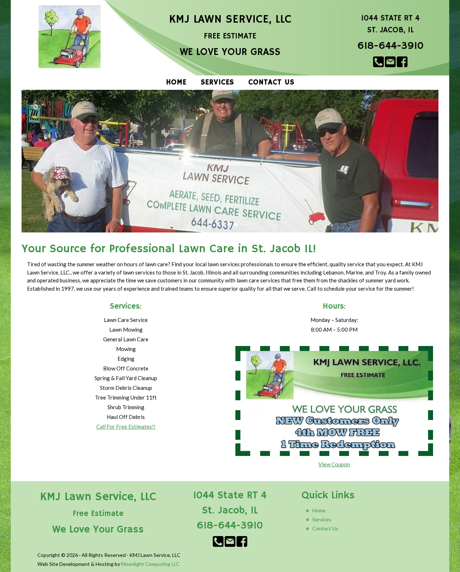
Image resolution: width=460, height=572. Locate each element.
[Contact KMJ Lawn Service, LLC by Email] (390, 61)
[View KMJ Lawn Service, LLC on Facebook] (402, 61)
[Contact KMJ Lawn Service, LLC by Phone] (378, 61)
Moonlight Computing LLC (150, 564)
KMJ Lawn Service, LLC (230, 19)
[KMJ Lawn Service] (70, 36)
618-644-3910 (390, 46)
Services (321, 519)
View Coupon (334, 464)
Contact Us (325, 528)
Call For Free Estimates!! (126, 426)
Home (319, 510)
